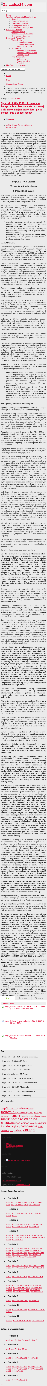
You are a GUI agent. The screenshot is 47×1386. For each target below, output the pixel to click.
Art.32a (15, 1371)
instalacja (7, 1126)
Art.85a (21, 1290)
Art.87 (32, 1290)
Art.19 (19, 1224)
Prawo (8, 80)
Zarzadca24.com (23, 1185)
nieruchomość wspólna (19, 1119)
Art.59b (32, 1255)
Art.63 (19, 1266)
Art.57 (8, 1255)
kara (43, 1123)
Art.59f (22, 1257)
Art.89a (27, 1292)
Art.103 (9, 1321)
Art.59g (28, 1257)
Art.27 (36, 1227)
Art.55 (30, 1253)
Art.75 (19, 1277)
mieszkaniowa (21, 1123)
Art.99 (30, 1310)
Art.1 (8, 1202)
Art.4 (21, 1202)
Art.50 (32, 1250)
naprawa (7, 1122)
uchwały (31, 1109)
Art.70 (24, 1268)
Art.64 (31, 1266)
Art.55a (36, 1253)
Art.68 (14, 1268)
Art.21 (30, 1224)
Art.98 (24, 1310)
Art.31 (31, 1235)
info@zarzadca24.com (11, 1181)
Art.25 (25, 1227)
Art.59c (38, 1255)
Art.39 (8, 1239)
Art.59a (25, 1255)
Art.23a (15, 1227)
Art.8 (17, 1205)
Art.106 (28, 1321)
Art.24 (20, 1227)
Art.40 (14, 1239)
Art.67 (8, 1268)
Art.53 (19, 1253)
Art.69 (19, 1268)
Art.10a (32, 1205)
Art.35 (14, 1237)
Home (8, 76)
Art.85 (15, 1290)
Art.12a (15, 1213)
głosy (16, 1126)
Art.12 (8, 1213)
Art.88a (9, 1292)
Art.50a (38, 1250)
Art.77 (30, 1277)
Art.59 (19, 1255)
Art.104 (16, 1321)
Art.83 (21, 1288)
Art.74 (14, 1277)
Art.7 (12, 1205)
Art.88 (37, 1290)
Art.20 (24, 1224)
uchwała (8, 1112)
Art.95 (8, 1310)
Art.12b (21, 1213)
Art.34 (8, 1237)
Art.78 (35, 1277)
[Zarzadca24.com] (16, 4)
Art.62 (14, 1266)
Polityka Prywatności (14, 1146)
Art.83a (27, 1288)
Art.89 (21, 1292)
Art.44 (24, 1248)
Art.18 (14, 1224)
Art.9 (21, 1205)
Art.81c (33, 1285)
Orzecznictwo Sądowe (15, 84)
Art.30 (25, 1235)
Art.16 (14, 1216)
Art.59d (9, 1257)
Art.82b (16, 1288)
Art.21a (36, 1224)
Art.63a (25, 1266)
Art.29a (20, 1235)
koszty (38, 1123)
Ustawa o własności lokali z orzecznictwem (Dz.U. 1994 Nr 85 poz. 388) (27, 1007)
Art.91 (14, 1301)
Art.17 (8, 1224)
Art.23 (8, 1227)
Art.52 (14, 1253)
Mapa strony (11, 1148)
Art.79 (40, 1277)
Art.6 (8, 1205)
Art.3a (21, 1340)
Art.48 (8, 1250)
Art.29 (14, 1235)
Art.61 (8, 1266)
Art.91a (20, 1301)
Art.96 (14, 1310)
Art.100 (36, 1310)
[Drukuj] (10, 119)
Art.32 (36, 1235)
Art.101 (42, 1310)
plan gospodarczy (32, 1116)
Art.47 (40, 1248)
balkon (18, 1130)
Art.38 (42, 1237)
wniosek (15, 1109)
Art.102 (9, 1312)
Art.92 (25, 1301)
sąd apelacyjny (35, 1112)
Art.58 (14, 1255)
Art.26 (31, 1227)
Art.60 (33, 1257)
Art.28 (8, 1235)
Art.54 (24, 1253)
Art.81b (26, 1285)
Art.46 (35, 1248)
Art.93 (31, 1301)
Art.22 (41, 1224)
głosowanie (29, 1126)
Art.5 (25, 1202)
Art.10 (26, 1205)
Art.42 (14, 1248)
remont (15, 1115)
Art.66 (41, 1266)
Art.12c (27, 1213)
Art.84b (9, 1290)
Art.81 (14, 1285)
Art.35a (20, 1237)
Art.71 (30, 1268)
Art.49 (14, 1250)
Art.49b (26, 1250)
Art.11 (37, 1205)
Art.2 (12, 1202)
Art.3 (17, 1202)
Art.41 (8, 1248)
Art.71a (36, 1268)
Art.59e (16, 1257)
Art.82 (38, 1285)
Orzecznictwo (15, 98)
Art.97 (19, 1310)
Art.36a (32, 1237)
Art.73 (8, 1277)
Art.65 (36, 1266)
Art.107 (35, 1321)
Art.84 (33, 1288)
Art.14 (38, 1213)
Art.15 (8, 1216)
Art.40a (20, 1239)
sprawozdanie (5, 1116)
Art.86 (26, 1290)
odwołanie (43, 1116)
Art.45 (30, 1248)
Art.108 (41, 1321)
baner (11, 1131)
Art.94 (36, 1301)
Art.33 (41, 1235)
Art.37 (37, 1237)
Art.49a (20, 1250)
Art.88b (16, 1292)
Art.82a (9, 1288)
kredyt (32, 1123)
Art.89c (40, 1292)
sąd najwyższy (21, 1112)
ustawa (22, 1108)
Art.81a (20, 1285)
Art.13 (33, 1213)
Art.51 (8, 1253)
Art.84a (39, 1288)
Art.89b (34, 1292)
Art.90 (8, 1301)
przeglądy (23, 1116)
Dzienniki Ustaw (7, 1003)
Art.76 (24, 1277)
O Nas (8, 1144)
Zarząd (29, 1130)
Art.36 (25, 1237)
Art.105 (22, 1321)
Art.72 (41, 1268)
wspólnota (7, 1108)
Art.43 (19, 1248)
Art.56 (41, 1253)
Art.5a (39, 1202)
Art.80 (8, 1285)
